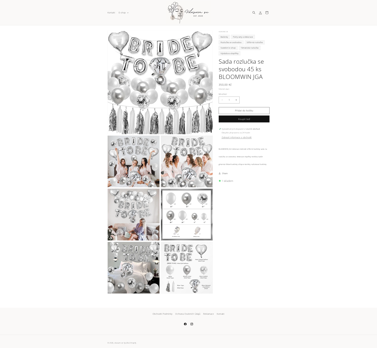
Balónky (224, 37)
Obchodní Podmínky (162, 313)
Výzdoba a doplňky (229, 53)
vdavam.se (118, 343)
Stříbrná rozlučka (255, 42)
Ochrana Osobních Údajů (187, 313)
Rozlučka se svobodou (231, 42)
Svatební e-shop (228, 47)
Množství (223, 94)
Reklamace (208, 313)
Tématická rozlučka (250, 47)
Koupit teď (244, 119)
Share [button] (225, 173)
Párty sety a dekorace (243, 37)
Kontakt (220, 313)
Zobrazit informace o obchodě (237, 137)
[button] (123, 13)
